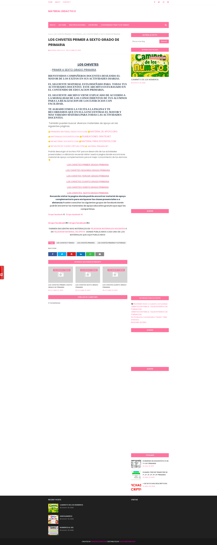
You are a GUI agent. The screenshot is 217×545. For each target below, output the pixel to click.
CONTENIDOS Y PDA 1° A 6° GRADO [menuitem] (115, 25)
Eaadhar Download (99, 541)
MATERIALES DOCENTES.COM (65, 136)
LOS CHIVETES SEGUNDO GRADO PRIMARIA (88, 170)
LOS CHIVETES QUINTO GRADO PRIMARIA (88, 187)
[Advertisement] (141, 166)
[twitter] (159, 2)
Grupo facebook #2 (74, 214)
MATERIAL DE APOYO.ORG (103, 131)
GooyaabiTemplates (127, 541)
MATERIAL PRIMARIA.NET (98, 146)
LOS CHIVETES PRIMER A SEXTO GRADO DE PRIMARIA (60, 286)
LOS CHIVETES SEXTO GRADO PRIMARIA (87, 193)
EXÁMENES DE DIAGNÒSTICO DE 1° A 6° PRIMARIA (156, 462)
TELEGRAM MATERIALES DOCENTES (108, 229)
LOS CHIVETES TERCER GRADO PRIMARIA (88, 176)
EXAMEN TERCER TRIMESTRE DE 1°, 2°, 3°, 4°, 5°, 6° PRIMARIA (155, 473)
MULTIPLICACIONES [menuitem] (77, 25)
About (57, 2)
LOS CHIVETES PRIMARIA (86, 243)
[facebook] (154, 2)
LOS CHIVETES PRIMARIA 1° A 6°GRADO (68, 34)
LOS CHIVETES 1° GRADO (65, 243)
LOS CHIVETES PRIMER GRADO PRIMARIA (88, 165)
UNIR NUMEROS (66, 516)
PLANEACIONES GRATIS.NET (96, 136)
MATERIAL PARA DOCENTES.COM (99, 141)
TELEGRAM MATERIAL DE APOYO (69, 232)
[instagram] (163, 2)
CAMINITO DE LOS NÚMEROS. (145, 79)
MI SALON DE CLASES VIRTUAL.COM (68, 146)
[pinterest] (167, 2)
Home (50, 2)
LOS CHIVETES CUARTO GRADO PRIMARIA (87, 182)
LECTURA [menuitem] (62, 25)
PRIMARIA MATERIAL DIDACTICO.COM (69, 131)
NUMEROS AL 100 (66, 527)
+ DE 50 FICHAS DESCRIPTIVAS (155, 483)
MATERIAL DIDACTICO (62, 11)
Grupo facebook (55, 214)
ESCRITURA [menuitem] (93, 25)
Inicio (50, 34)
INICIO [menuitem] (52, 25)
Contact (67, 2)
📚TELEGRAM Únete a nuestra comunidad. (149, 304)
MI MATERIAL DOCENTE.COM (64, 141)
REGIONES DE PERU (138, 322)
